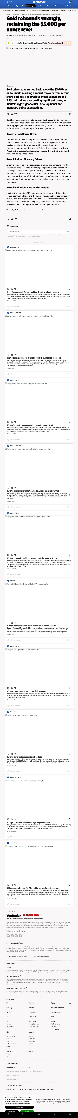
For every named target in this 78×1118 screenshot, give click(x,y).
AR (29, 915)
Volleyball (32, 1041)
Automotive (32, 1016)
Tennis (31, 1044)
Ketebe (20, 1089)
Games (53, 1016)
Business (31, 1019)
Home (8, 14)
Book (8, 1039)
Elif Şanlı (9, 35)
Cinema (9, 1041)
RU (35, 915)
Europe (8, 1024)
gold (14, 210)
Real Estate (32, 1021)
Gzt (7, 1089)
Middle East (10, 1026)
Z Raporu (13, 1089)
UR (37, 915)
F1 (29, 1046)
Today (8, 1003)
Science (53, 1026)
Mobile (53, 1021)
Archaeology (10, 1036)
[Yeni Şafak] (39, 2)
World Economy (34, 1026)
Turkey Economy (34, 1024)
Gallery (9, 1007)
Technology (55, 1012)
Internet (53, 1019)
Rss (29, 1067)
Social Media (55, 1029)
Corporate (10, 1067)
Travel (8, 1054)
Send (67, 231)
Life (7, 1032)
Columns (32, 1007)
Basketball (32, 1039)
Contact (21, 1067)
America (9, 1019)
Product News (55, 1024)
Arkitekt (43, 1089)
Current (9, 1046)
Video (53, 1003)
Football (31, 1036)
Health (8, 1049)
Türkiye (31, 1003)
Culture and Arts (11, 1044)
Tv (7, 1056)
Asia (7, 1021)
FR (32, 915)
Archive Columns (57, 1007)
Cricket (31, 1049)
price (26, 210)
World (8, 1012)
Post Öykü (50, 1089)
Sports (31, 1032)
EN (27, 915)
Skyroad (36, 1089)
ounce (20, 210)
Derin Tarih (28, 1089)
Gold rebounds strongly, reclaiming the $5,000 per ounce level (41, 14)
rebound (33, 210)
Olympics (32, 1051)
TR (24, 915)
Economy (16, 14)
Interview (9, 1051)
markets (41, 210)
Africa (8, 1016)
